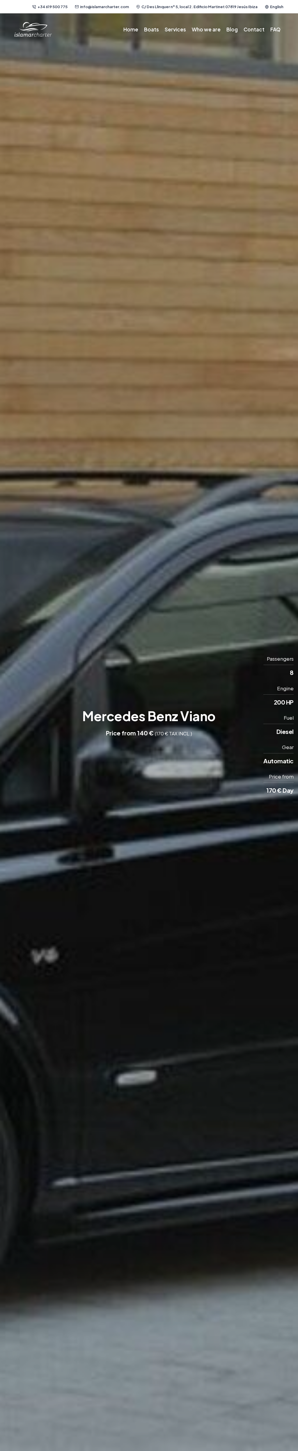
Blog (232, 29)
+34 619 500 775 (53, 6)
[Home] (33, 29)
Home (130, 29)
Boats (151, 29)
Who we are (206, 29)
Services (175, 29)
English (276, 6)
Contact (254, 29)
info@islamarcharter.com (104, 6)
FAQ (275, 29)
